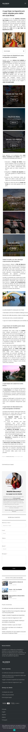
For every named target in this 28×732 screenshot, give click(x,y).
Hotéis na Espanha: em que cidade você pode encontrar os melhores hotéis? (14, 632)
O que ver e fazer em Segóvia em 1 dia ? (12, 618)
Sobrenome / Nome (6, 522)
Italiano (4, 717)
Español (4, 714)
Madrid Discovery (10, 456)
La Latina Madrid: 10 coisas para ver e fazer (13, 310)
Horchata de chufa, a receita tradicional (13, 318)
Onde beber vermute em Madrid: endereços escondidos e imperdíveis (13, 621)
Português (4, 720)
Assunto (4, 546)
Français (4, 709)
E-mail (3, 530)
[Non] (26, 728)
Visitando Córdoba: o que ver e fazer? (11, 625)
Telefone (4, 538)
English (3, 712)
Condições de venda (7, 692)
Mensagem (4, 553)
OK (14, 730)
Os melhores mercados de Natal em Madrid (13, 608)
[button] (23, 51)
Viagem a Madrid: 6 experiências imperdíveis (13, 615)
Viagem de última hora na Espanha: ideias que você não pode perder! (14, 611)
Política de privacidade (8, 695)
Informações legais (7, 697)
